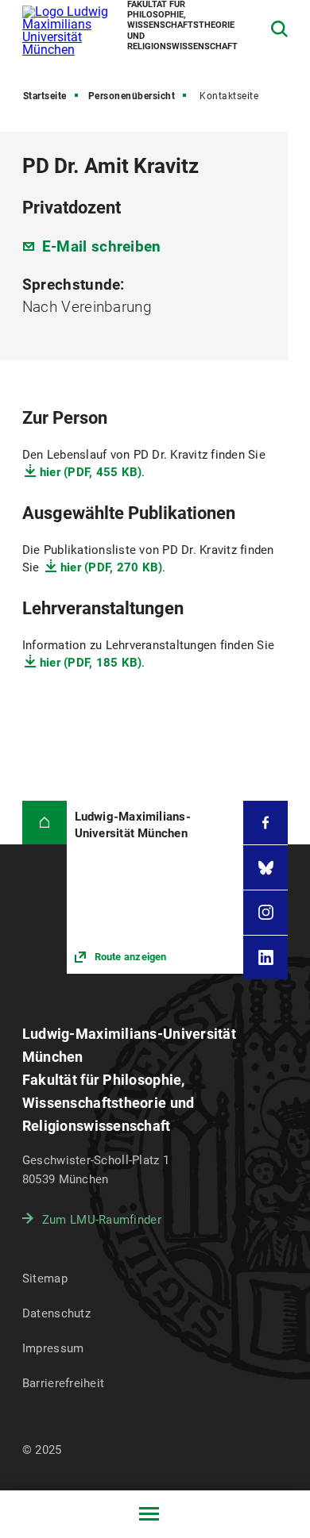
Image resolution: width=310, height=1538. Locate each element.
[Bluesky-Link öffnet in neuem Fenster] (265, 867)
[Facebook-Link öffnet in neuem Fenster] (265, 823)
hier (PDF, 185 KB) (91, 663)
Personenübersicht (132, 96)
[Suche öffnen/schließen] (279, 29)
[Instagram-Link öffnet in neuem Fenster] (265, 912)
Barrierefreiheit (63, 1383)
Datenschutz (56, 1313)
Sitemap (45, 1278)
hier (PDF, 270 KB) (111, 567)
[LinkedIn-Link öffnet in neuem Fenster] (265, 958)
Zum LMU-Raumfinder (101, 1220)
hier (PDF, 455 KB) (91, 472)
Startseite (45, 96)
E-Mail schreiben (101, 246)
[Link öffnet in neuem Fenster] (155, 887)
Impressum (53, 1348)
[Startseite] (44, 823)
